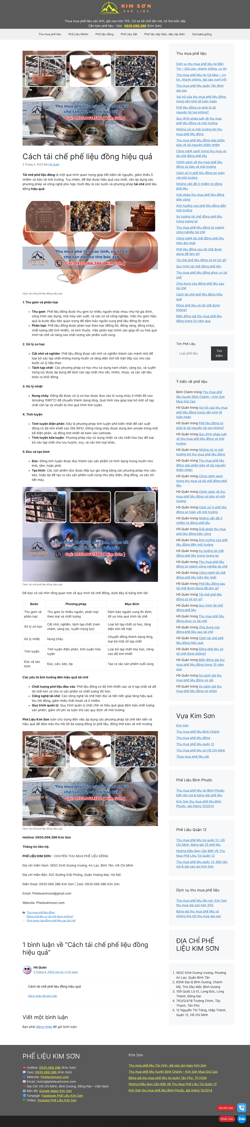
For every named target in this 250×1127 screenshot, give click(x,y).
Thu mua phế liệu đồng (41, 912)
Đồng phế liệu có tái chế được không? (50, 916)
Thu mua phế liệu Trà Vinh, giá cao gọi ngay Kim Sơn (167, 1065)
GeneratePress (182, 1121)
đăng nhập (44, 1027)
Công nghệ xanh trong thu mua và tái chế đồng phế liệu (201, 480)
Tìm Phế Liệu (185, 344)
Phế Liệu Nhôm (78, 34)
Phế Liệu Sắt (129, 34)
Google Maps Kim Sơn (55, 1091)
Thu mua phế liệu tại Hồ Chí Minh (200, 750)
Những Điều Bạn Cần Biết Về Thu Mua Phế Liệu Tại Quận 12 (173, 1084)
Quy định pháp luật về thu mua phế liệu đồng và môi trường (201, 438)
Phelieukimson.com (55, 1077)
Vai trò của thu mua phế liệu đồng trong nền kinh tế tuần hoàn (201, 412)
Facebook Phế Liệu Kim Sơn (62, 1096)
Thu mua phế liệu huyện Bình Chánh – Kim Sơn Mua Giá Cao (200, 396)
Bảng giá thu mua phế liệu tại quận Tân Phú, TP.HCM (168, 1078)
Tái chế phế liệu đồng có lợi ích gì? (201, 260)
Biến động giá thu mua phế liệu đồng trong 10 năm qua (200, 664)
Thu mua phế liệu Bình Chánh (197, 732)
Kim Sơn (182, 725)
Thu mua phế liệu (50, 34)
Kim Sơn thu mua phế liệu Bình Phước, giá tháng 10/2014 (170, 1090)
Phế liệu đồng (104, 34)
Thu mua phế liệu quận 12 (195, 744)
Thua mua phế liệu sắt (192, 756)
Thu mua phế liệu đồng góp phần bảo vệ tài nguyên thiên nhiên (201, 465)
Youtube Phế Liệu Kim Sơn (57, 1100)
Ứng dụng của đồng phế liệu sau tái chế (51, 920)
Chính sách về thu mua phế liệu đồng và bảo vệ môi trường (200, 496)
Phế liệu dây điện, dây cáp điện (164, 34)
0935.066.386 (135, 26)
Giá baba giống (202, 34)
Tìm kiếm (219, 353)
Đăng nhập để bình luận (42, 995)
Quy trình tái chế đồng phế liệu (198, 266)
